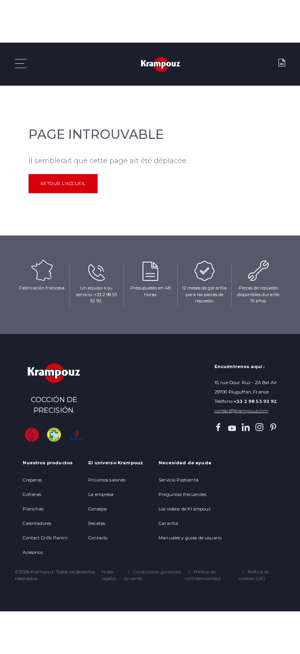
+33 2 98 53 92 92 (255, 401)
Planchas (33, 509)
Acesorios (33, 552)
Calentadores (37, 523)
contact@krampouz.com (241, 410)
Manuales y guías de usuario (190, 538)
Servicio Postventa (178, 480)
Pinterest (273, 427)
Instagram (259, 427)
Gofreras (32, 494)
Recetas (96, 523)
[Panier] (282, 64)
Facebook (218, 427)
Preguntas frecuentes (182, 494)
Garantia (168, 523)
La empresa (101, 494)
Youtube (232, 427)
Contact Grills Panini (45, 538)
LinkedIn (246, 427)
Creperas (32, 480)
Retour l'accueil (63, 183)
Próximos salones (106, 480)
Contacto (97, 538)
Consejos (97, 509)
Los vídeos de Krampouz (185, 509)
